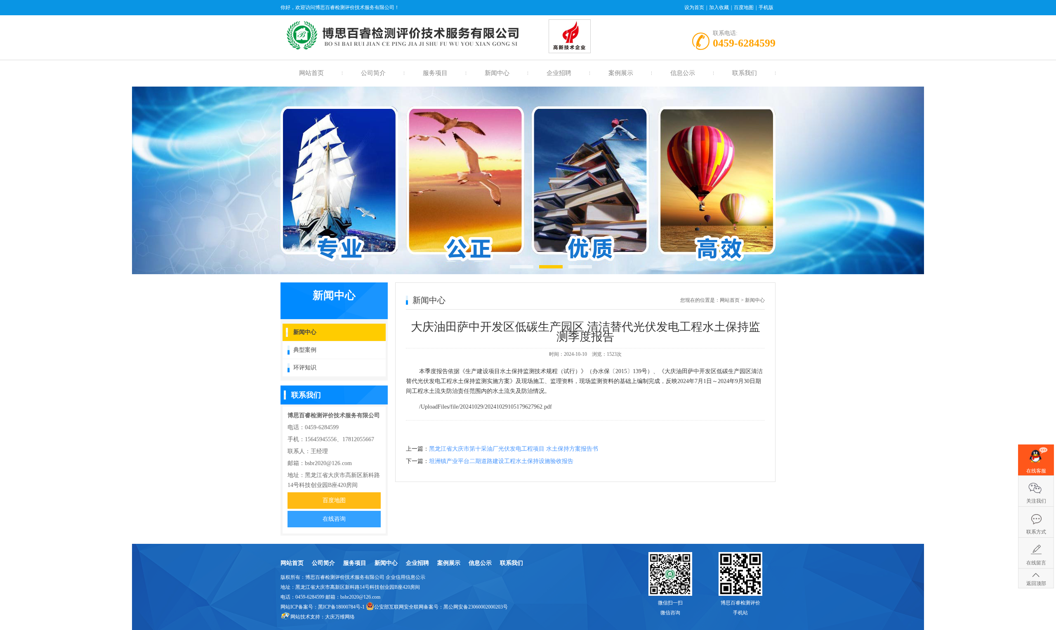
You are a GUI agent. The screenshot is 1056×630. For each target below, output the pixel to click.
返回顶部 (1036, 583)
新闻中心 (497, 73)
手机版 (766, 7)
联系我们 (744, 73)
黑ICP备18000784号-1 (341, 607)
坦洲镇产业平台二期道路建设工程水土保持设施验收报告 (501, 461)
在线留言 (1036, 563)
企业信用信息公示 (405, 577)
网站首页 (311, 73)
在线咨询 (334, 519)
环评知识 (304, 367)
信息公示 (682, 73)
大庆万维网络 (340, 617)
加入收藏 (719, 7)
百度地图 (744, 7)
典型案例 (304, 350)
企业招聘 (559, 73)
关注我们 (1036, 501)
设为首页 (694, 7)
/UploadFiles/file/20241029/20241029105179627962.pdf (485, 407)
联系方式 (1036, 532)
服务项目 (435, 73)
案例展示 (620, 73)
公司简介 (373, 73)
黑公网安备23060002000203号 (475, 607)
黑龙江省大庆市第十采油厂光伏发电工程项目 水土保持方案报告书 (513, 449)
